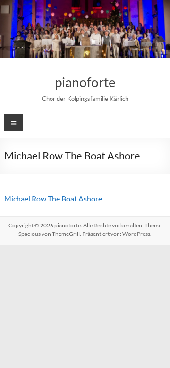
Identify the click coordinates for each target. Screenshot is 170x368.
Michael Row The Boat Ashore (53, 198)
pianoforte (85, 82)
